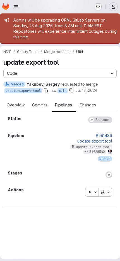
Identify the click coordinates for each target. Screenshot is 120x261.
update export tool (94, 141)
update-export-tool (23, 90)
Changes (88, 105)
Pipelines (63, 105)
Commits (39, 105)
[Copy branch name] (45, 90)
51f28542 (97, 152)
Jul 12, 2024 (86, 90)
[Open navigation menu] (15, 6)
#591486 (104, 135)
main (62, 90)
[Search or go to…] (98, 6)
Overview (16, 105)
